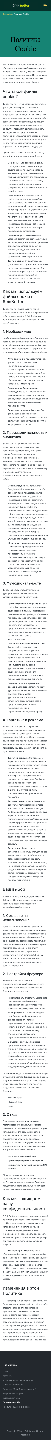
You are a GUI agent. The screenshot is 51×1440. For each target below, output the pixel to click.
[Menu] (45, 5)
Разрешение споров (13, 1393)
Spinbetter (7, 14)
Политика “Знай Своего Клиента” (19, 1389)
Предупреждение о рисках (16, 1406)
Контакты (7, 1375)
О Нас (5, 1371)
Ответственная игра (13, 1384)
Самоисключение (11, 1398)
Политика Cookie (11, 1402)
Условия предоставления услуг (18, 1380)
